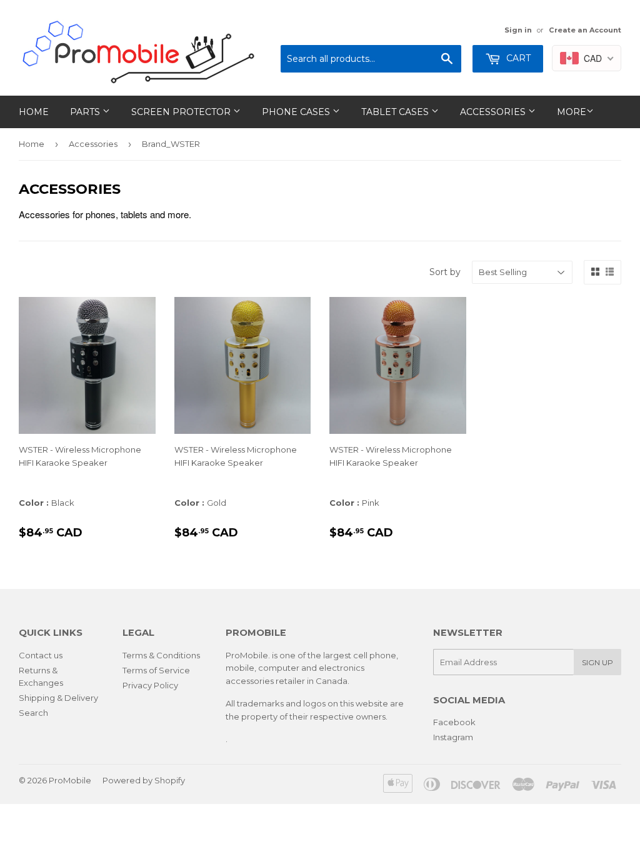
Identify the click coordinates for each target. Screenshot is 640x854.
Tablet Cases (396, 112)
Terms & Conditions (161, 655)
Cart (517, 58)
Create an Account (585, 30)
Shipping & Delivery (58, 698)
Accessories (494, 112)
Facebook (454, 722)
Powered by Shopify (143, 780)
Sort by (445, 272)
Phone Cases (297, 112)
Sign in (518, 30)
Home (34, 112)
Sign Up (597, 662)
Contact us (40, 655)
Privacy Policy (150, 685)
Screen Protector (182, 112)
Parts (86, 112)
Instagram (453, 737)
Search (33, 713)
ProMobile (70, 780)
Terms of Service (156, 670)
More (571, 112)
